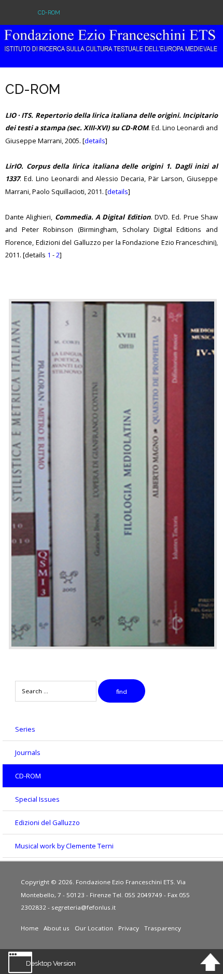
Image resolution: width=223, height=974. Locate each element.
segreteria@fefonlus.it (83, 907)
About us (56, 928)
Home (29, 928)
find (121, 691)
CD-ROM (28, 775)
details (95, 140)
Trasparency (162, 928)
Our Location (94, 928)
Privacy (128, 928)
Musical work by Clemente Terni (64, 845)
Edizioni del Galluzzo (47, 822)
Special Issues (37, 799)
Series (25, 729)
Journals (27, 752)
